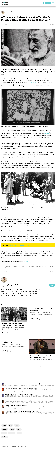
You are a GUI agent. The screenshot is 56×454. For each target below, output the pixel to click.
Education (4, 429)
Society (4, 425)
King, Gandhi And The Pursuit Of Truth (18, 245)
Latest (18, 429)
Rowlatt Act (33, 82)
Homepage (3, 446)
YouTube (26, 261)
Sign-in (48, 3)
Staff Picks (11, 433)
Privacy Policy (16, 448)
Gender (4, 433)
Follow (52, 285)
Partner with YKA (13, 446)
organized (47, 134)
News (19, 433)
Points (19, 446)
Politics (17, 425)
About (8, 446)
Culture (12, 429)
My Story (4, 436)
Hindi (10, 425)
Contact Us (10, 448)
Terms (6, 448)
